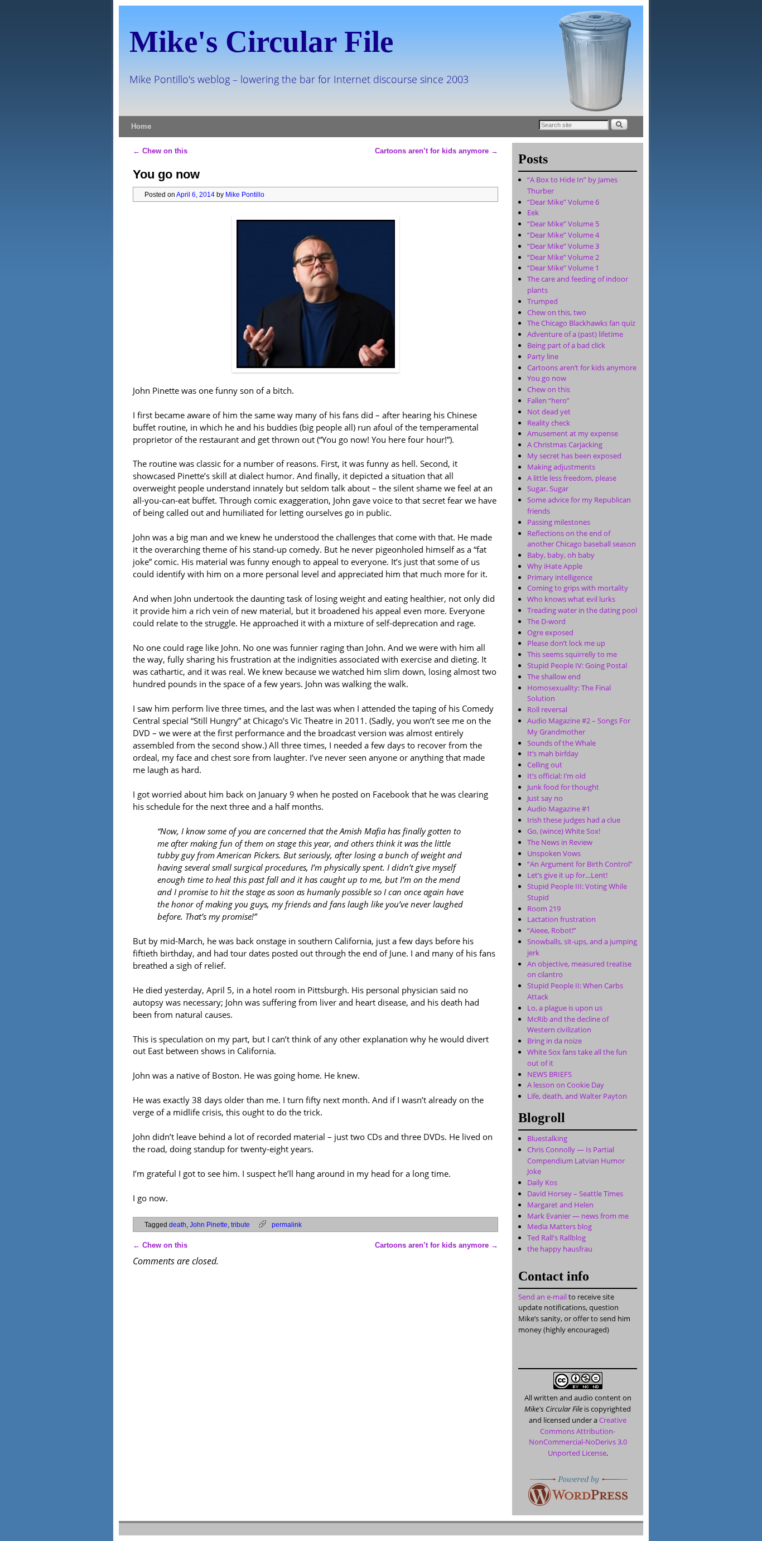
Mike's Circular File (261, 42)
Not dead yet (549, 412)
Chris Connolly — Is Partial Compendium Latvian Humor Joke (576, 1160)
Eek (533, 212)
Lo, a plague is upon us (564, 1008)
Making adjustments (561, 467)
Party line (542, 356)
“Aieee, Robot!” (551, 930)
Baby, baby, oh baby (561, 555)
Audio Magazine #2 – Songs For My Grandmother (578, 726)
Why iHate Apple (554, 566)
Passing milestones (558, 522)
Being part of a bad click (566, 345)
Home (141, 126)
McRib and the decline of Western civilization (568, 1024)
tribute (240, 1224)
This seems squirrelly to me (572, 654)
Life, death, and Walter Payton (577, 1096)
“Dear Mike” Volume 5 (563, 224)
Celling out (544, 765)
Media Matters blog (559, 1226)
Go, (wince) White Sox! (563, 831)
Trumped (542, 301)
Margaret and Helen (560, 1205)
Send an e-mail (542, 1297)
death (177, 1224)
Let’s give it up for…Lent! (567, 875)
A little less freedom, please (571, 478)
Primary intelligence (559, 577)
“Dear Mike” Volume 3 (563, 246)
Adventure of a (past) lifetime (575, 334)
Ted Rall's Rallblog (556, 1238)
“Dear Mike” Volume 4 (563, 235)
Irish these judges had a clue (573, 820)
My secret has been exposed (574, 456)
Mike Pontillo (244, 194)
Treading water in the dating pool (582, 610)
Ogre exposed (550, 632)
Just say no (545, 798)
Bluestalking (547, 1138)
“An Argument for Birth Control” (580, 864)
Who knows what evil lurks (571, 599)
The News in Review (559, 842)
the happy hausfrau (559, 1249)
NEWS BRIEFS (549, 1074)
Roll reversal (547, 709)
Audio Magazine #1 (558, 809)
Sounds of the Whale (561, 743)
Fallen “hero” (548, 400)
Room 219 (544, 909)
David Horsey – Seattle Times (575, 1194)
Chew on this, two (556, 312)
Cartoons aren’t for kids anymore (436, 151)
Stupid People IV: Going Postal (577, 665)
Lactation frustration (561, 919)
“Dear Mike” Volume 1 (563, 268)
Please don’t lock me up (566, 643)
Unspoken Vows (554, 853)
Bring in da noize (554, 1041)
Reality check (548, 423)
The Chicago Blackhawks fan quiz (581, 323)
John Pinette (209, 1224)
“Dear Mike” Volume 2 (563, 257)
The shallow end (554, 677)
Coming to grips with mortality (577, 588)
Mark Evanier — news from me (578, 1216)
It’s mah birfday (552, 753)
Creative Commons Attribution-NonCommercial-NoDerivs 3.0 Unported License (578, 1436)
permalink (287, 1224)
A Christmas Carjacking (564, 444)
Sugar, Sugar (547, 489)
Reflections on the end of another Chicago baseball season (581, 538)
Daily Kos (542, 1182)
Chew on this (160, 151)
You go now (546, 378)
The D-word (546, 621)
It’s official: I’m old (556, 776)
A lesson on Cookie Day (565, 1085)
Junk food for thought (563, 787)
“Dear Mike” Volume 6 (563, 202)
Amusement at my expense (572, 433)
